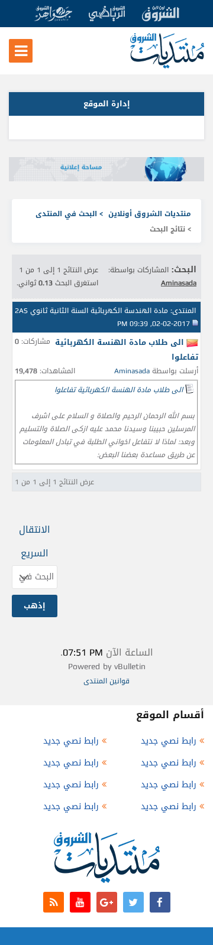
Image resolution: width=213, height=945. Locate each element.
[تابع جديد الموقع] (53, 902)
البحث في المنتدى (66, 213)
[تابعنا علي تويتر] (133, 902)
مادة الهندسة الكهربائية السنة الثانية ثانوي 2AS (91, 310)
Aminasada (132, 370)
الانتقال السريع (34, 541)
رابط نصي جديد (168, 741)
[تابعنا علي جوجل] (106, 902)
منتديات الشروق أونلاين (149, 213)
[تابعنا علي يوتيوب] (80, 902)
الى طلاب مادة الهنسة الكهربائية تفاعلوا (118, 389)
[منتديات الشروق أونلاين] (167, 65)
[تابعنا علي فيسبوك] (160, 902)
